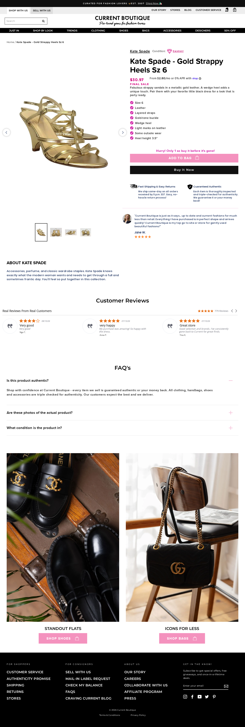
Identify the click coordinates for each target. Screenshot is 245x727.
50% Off (230, 30)
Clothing (98, 30)
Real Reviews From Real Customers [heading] (27, 310)
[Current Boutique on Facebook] (192, 697)
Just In (14, 30)
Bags (145, 30)
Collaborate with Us (146, 685)
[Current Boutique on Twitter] (207, 697)
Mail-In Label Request (88, 679)
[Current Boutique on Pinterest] (214, 697)
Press (130, 698)
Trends (72, 30)
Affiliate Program (143, 692)
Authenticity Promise (28, 679)
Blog (188, 9)
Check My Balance (84, 685)
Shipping (15, 685)
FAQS (70, 692)
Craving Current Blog (88, 698)
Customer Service (208, 9)
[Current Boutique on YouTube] (200, 697)
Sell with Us (78, 672)
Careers (132, 679)
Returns (15, 692)
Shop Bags (178, 638)
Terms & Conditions (109, 715)
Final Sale (139, 84)
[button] (232, 310)
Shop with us (18, 10)
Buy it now (184, 169)
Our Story (159, 9)
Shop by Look (43, 30)
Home (10, 42)
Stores (175, 9)
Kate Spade (140, 51)
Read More (187, 337)
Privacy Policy (138, 715)
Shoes (123, 30)
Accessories (172, 30)
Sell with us (42, 10)
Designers (202, 30)
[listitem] (37, 327)
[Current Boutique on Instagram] (185, 697)
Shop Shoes (58, 638)
